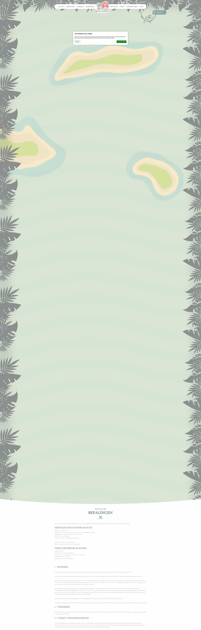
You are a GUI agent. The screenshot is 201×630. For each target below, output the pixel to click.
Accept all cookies (121, 41)
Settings (77, 41)
